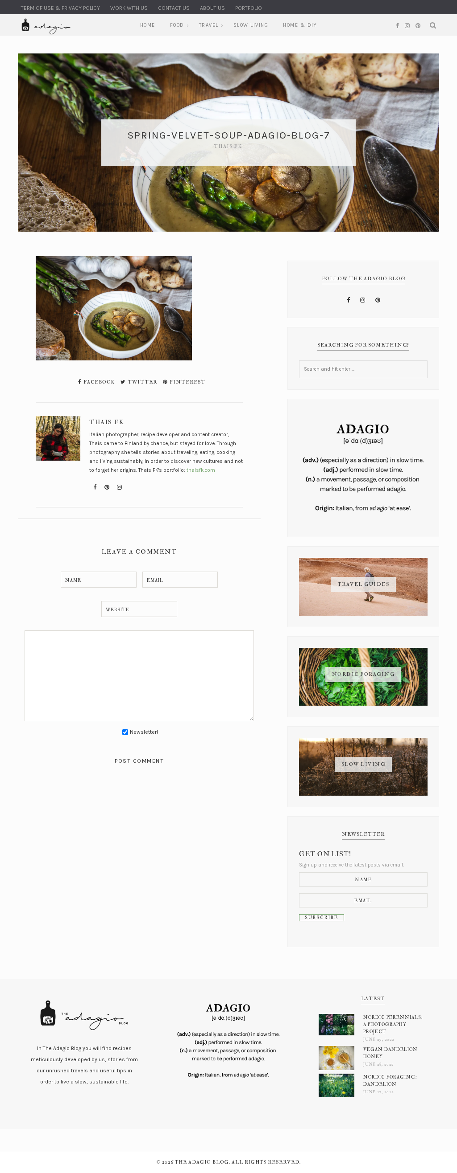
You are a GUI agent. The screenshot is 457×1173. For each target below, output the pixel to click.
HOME (147, 25)
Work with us (129, 8)
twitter (141, 382)
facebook (98, 382)
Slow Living (251, 25)
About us (212, 8)
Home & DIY (300, 25)
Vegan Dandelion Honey (390, 1052)
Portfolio (248, 8)
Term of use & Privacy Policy (60, 8)
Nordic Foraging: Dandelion (390, 1080)
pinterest (186, 382)
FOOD (177, 25)
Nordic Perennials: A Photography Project (393, 1024)
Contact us (174, 8)
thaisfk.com (201, 470)
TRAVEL (209, 25)
